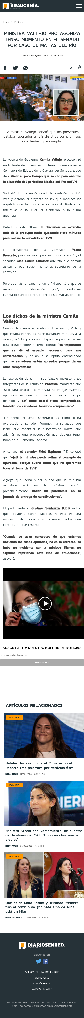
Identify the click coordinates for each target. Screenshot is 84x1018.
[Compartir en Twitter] (15, 70)
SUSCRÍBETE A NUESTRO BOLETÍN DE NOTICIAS (42, 648)
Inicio (6, 22)
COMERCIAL (42, 978)
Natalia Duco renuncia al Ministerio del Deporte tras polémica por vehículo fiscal (40, 765)
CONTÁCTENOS (42, 983)
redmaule (11, 774)
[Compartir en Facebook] (5, 70)
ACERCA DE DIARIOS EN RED (42, 972)
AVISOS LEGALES (42, 989)
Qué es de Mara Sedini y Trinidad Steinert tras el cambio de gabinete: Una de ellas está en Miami (41, 907)
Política (19, 22)
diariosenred (13, 917)
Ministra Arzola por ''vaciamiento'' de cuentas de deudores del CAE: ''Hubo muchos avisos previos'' (43, 835)
